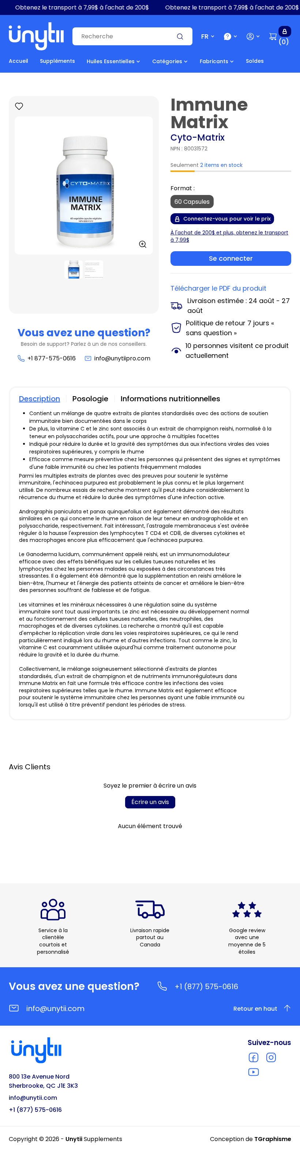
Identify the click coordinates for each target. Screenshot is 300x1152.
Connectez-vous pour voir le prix (227, 218)
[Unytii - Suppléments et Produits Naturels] (36, 36)
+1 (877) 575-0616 (206, 986)
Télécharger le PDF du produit (218, 288)
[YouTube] (253, 1072)
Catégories (167, 61)
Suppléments (57, 61)
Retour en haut (255, 1008)
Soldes (255, 61)
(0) (283, 41)
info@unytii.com (55, 1008)
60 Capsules (192, 202)
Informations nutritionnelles (170, 398)
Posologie (90, 398)
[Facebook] (253, 1057)
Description (39, 398)
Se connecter (231, 258)
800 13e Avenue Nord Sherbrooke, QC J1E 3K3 (43, 1081)
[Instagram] (271, 1057)
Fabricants (214, 61)
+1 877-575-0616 (51, 358)
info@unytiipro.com (122, 358)
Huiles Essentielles (111, 61)
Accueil (18, 61)
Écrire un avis (150, 802)
